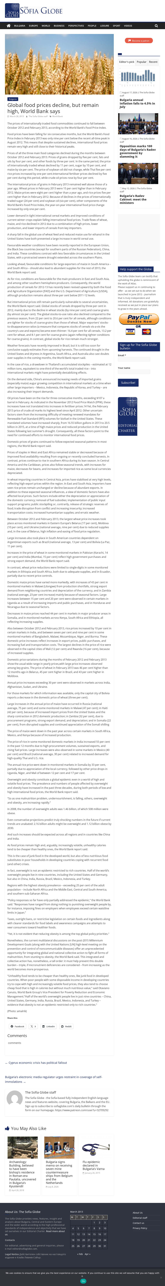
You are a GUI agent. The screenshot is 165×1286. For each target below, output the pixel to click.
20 (83, 1240)
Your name (124, 367)
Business (59, 25)
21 (89, 1240)
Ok (83, 1281)
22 (94, 1240)
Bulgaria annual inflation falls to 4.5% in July (137, 103)
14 (89, 1234)
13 (83, 1234)
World (46, 25)
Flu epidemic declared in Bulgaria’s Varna (94, 1165)
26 (78, 1246)
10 (105, 1228)
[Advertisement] (139, 237)
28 (89, 1246)
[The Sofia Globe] (8, 25)
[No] (161, 1277)
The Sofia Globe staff (38, 116)
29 (94, 1246)
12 (78, 1234)
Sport (116, 25)
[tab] (127, 62)
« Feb (80, 1254)
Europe (33, 25)
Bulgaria (19, 25)
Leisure (104, 25)
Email (122, 355)
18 (73, 1240)
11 (73, 1234)
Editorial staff (140, 1217)
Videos (128, 25)
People (92, 25)
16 (99, 1234)
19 (78, 1240)
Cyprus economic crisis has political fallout (36, 1063)
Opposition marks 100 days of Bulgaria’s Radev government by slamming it (138, 151)
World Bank (57, 116)
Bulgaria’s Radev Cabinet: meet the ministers (133, 199)
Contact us (138, 1222)
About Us (138, 1212)
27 (83, 1246)
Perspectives (76, 25)
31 (105, 1246)
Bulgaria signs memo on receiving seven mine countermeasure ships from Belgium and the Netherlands (59, 1172)
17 (105, 1234)
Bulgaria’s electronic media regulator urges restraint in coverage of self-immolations (53, 1079)
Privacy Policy (140, 1228)
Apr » (87, 1254)
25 (73, 1246)
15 (94, 1234)
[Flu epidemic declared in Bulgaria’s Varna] (96, 1138)
